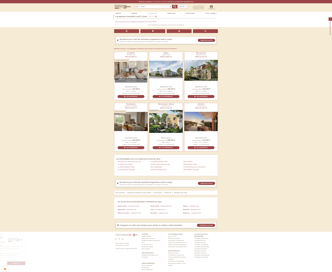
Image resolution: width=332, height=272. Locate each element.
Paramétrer (11, 263)
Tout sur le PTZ (172, 236)
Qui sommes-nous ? (147, 244)
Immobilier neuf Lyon (200, 242)
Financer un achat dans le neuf (176, 242)
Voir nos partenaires (147, 269)
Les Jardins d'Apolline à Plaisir (126, 167)
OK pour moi (29, 263)
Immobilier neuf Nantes (200, 248)
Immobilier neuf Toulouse (201, 257)
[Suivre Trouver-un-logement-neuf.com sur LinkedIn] (122, 239)
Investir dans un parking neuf (176, 240)
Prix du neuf (190, 13)
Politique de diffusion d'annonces (151, 240)
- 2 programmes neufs (161, 206)
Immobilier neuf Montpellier (201, 246)
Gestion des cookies (147, 246)
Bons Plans (171, 13)
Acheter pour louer (173, 253)
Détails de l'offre (131, 81)
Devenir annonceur (147, 265)
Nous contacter (146, 248)
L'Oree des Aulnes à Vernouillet (126, 169)
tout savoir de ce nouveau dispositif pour (166, 1)
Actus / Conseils (210, 13)
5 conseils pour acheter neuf (176, 255)
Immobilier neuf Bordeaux (201, 238)
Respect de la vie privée (148, 238)
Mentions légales (146, 236)
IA (183, 6)
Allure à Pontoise (188, 161)
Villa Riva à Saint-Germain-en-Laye (160, 164)
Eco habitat (145, 257)
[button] (5, 269)
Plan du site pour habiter (122, 243)
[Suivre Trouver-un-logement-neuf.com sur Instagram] (119, 239)
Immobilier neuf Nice (200, 251)
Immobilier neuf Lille (199, 240)
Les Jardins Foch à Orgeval (125, 164)
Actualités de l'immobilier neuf (150, 255)
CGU (143, 242)
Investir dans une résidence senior (177, 246)
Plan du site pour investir (122, 245)
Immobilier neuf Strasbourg (201, 255)
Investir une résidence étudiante (177, 244)
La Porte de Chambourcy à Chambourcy (194, 167)
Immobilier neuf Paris (200, 253)
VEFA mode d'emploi (173, 238)
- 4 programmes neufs (128, 206)
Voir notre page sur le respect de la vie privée (14, 257)
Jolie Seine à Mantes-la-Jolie (158, 169)
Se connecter (145, 267)
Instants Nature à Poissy (190, 164)
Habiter (118, 13)
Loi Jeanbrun (152, 13)
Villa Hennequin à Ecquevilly (191, 169)
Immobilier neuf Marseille (201, 244)
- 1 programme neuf (191, 206)
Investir (134, 13)
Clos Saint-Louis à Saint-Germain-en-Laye (129, 161)
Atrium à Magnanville (156, 167)
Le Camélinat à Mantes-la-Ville (159, 161)
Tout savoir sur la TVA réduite (176, 261)
